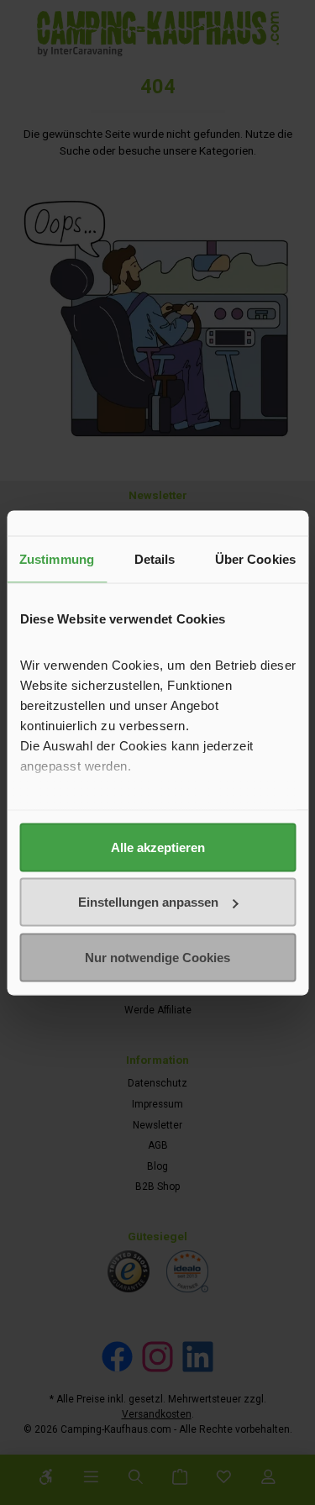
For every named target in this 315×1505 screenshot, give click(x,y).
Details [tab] (155, 558)
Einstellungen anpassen (148, 902)
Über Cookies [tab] (255, 558)
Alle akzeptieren (158, 846)
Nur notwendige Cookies (157, 957)
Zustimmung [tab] (56, 558)
